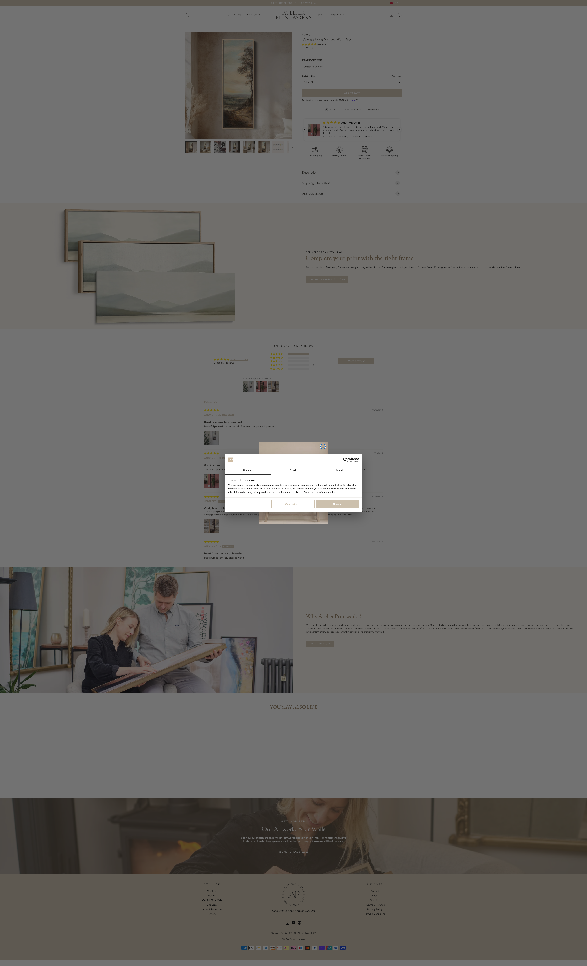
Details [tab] (293, 470)
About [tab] (339, 470)
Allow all (337, 504)
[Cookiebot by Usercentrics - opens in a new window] (345, 460)
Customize (291, 504)
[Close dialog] (323, 446)
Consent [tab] (247, 470)
